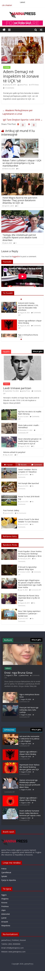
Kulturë (8, 668)
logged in (16, 256)
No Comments (21, 513)
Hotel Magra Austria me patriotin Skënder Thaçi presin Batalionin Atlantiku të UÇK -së (20, 200)
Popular (9, 464)
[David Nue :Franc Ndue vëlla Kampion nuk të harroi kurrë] (9, 331)
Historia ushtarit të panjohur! (14, 452)
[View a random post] (41, 29)
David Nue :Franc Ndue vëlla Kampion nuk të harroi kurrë (29, 332)
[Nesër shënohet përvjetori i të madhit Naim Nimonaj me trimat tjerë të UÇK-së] (9, 438)
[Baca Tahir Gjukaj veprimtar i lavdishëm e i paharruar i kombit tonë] (9, 610)
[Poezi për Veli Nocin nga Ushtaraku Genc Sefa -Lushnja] (10, 706)
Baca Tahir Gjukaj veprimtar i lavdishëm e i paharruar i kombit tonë (29, 613)
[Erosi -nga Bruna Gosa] (22, 645)
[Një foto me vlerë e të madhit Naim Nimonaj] (9, 410)
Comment (38, 464)
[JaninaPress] (4, 29)
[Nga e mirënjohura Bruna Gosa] (9, 317)
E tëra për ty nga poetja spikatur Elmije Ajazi (27, 568)
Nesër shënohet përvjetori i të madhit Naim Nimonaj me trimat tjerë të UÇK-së (29, 441)
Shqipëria (4, 899)
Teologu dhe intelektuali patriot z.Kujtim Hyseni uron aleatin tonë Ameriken (20, 237)
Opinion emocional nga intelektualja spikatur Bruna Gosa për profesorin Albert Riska (29, 783)
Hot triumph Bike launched (28, 483)
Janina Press (23, 85)
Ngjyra (3, 895)
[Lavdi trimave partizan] (22, 357)
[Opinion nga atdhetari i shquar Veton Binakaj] (9, 303)
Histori (6, 384)
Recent (24, 464)
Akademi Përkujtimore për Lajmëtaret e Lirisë (18, 112)
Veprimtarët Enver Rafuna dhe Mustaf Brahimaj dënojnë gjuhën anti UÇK (29, 767)
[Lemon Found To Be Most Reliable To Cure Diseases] (9, 517)
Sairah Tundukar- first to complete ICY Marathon (27, 470)
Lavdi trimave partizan (17, 388)
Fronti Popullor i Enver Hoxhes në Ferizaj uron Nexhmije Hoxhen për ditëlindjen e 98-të (30, 553)
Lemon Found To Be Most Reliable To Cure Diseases (28, 520)
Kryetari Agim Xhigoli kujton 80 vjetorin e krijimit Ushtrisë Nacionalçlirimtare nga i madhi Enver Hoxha (30, 583)
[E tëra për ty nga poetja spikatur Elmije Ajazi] (9, 566)
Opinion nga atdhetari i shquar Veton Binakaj (28, 753)
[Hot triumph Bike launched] (9, 482)
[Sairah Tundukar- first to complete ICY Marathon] (9, 468)
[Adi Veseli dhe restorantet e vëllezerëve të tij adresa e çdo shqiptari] (10, 735)
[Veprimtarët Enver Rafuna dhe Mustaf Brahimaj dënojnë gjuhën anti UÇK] (10, 763)
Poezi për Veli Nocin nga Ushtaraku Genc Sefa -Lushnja (28, 709)
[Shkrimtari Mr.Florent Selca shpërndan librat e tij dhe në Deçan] (9, 594)
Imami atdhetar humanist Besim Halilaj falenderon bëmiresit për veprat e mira (29, 813)
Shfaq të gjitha (37, 351)
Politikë (6, 67)
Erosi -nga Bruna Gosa (18, 672)
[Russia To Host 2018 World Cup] (9, 495)
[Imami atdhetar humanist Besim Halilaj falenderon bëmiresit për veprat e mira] (10, 809)
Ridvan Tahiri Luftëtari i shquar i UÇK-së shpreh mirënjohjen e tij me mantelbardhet (22, 163)
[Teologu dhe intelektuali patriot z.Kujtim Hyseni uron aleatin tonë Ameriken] (22, 211)
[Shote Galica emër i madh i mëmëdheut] (9, 424)
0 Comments (9, 88)
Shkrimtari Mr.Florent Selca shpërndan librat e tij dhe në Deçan (29, 597)
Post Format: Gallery (11, 510)
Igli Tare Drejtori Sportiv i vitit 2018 (22, 119)
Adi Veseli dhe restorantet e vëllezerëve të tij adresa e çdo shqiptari (29, 738)
